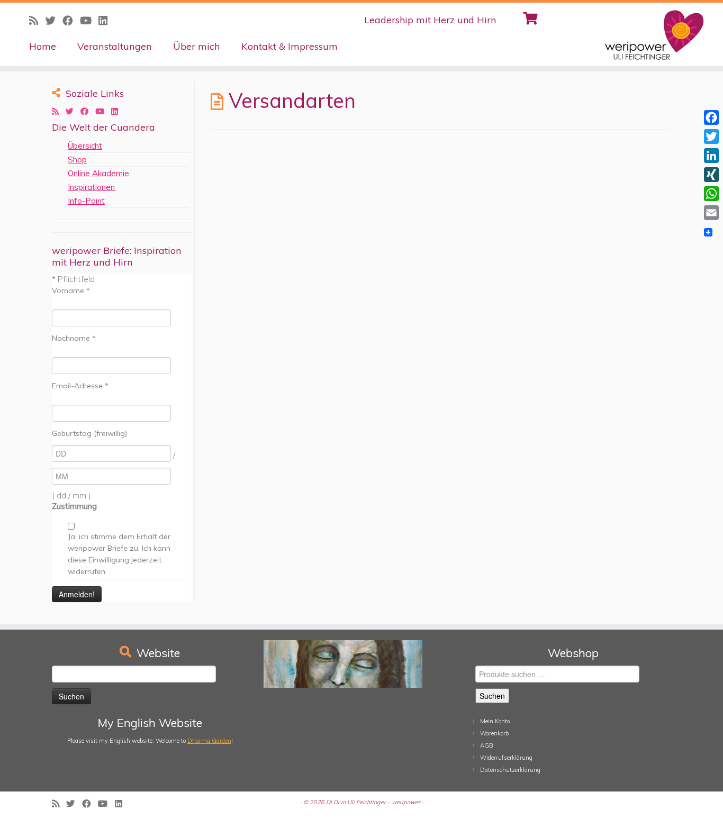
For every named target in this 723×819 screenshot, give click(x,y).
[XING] (711, 174)
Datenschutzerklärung (510, 770)
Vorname (71, 290)
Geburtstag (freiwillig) (89, 433)
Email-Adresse (80, 385)
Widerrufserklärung (506, 757)
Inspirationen (91, 187)
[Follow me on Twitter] (73, 111)
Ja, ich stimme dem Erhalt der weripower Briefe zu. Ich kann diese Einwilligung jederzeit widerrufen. (119, 554)
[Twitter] (711, 136)
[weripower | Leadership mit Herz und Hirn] (639, 34)
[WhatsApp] (711, 193)
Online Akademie (98, 173)
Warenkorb (494, 733)
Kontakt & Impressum (289, 46)
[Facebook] (711, 117)
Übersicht (85, 146)
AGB (486, 745)
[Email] (711, 212)
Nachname (74, 338)
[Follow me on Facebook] (87, 111)
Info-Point (86, 201)
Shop (77, 159)
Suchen (492, 695)
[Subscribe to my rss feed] (59, 111)
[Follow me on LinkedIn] (118, 111)
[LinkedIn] (711, 155)
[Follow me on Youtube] (103, 111)
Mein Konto (495, 721)
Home (42, 46)
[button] (700, 15)
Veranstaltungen (114, 46)
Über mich (196, 46)
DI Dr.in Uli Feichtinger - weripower (373, 802)
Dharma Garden (209, 740)
